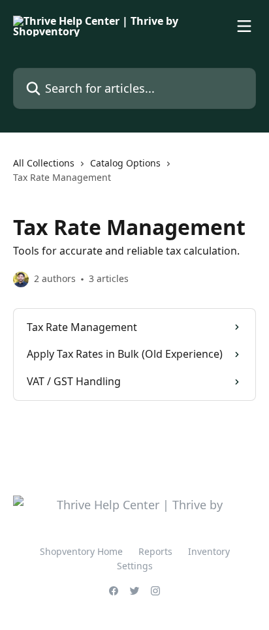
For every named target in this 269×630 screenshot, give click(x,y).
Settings (135, 565)
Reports (155, 551)
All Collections (43, 163)
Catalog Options (125, 163)
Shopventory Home (81, 551)
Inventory (209, 551)
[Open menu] (244, 26)
